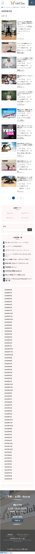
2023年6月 (8, 402)
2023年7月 (8, 399)
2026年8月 (8, 290)
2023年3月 (8, 411)
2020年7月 (8, 473)
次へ (21, 198)
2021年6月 (8, 461)
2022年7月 (8, 434)
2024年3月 (8, 375)
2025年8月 (8, 325)
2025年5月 (8, 334)
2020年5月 (8, 479)
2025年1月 (8, 346)
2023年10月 (9, 390)
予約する (17, 520)
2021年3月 (8, 470)
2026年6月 (8, 295)
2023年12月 (9, 384)
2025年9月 (8, 322)
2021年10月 (9, 449)
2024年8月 (8, 360)
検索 (4, 226)
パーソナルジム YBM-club (20, 549)
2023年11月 (9, 387)
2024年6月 (8, 366)
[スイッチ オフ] (31, 3)
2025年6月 (8, 331)
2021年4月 (8, 467)
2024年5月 (8, 369)
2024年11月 (9, 352)
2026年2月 (8, 307)
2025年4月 (8, 337)
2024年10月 (9, 355)
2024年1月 (8, 381)
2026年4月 (8, 301)
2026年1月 (8, 310)
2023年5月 (8, 405)
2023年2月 (8, 414)
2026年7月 (8, 292)
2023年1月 (8, 417)
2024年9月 (8, 357)
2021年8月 (8, 455)
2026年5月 (8, 298)
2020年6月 (8, 476)
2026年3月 (8, 304)
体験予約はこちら (6, 553)
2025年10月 (9, 319)
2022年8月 (8, 431)
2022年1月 (8, 440)
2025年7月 (8, 328)
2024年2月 (8, 378)
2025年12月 (9, 313)
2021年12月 (9, 443)
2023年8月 (8, 396)
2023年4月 (8, 408)
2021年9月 (8, 452)
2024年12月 (9, 349)
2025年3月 (8, 340)
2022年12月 (9, 420)
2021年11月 (8, 446)
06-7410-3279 (18, 508)
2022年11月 (9, 422)
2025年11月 (9, 316)
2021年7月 (8, 458)
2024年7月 (8, 363)
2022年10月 (9, 425)
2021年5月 (8, 464)
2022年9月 (8, 428)
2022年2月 (8, 437)
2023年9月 (8, 393)
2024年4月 (8, 372)
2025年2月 (8, 343)
